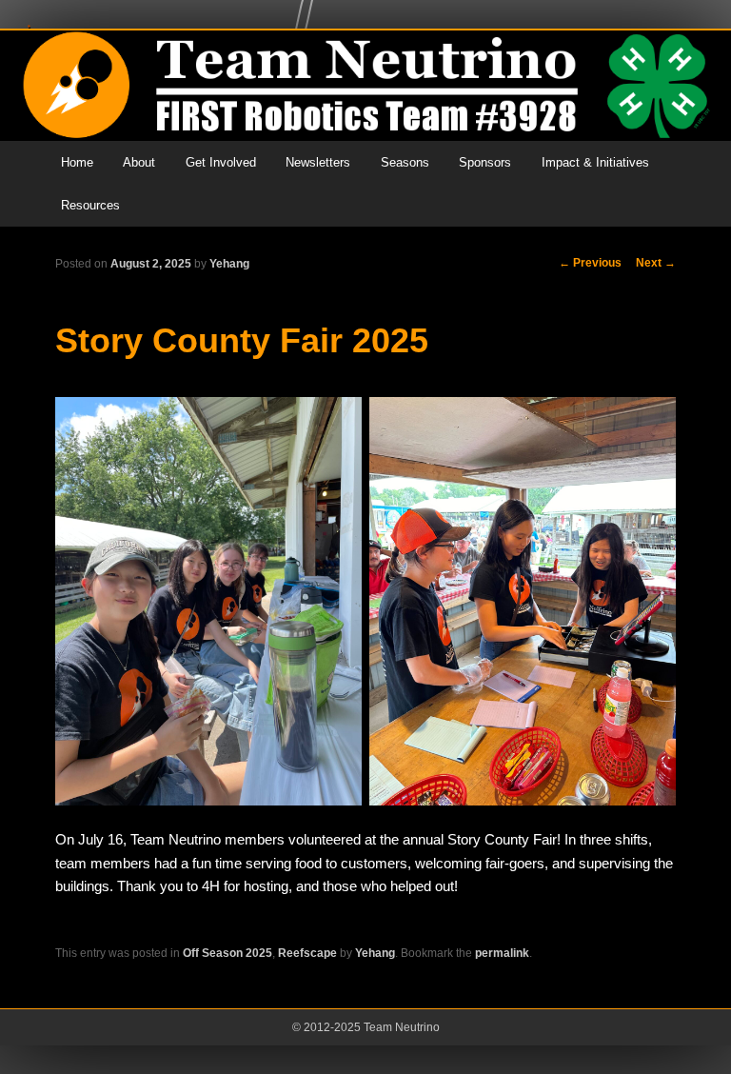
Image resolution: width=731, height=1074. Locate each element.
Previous (590, 262)
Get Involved (221, 162)
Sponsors (485, 162)
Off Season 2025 (227, 953)
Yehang (229, 263)
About (139, 162)
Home (77, 162)
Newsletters (318, 162)
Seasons (405, 162)
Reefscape (307, 953)
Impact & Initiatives (595, 162)
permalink (502, 953)
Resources (90, 205)
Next (656, 262)
